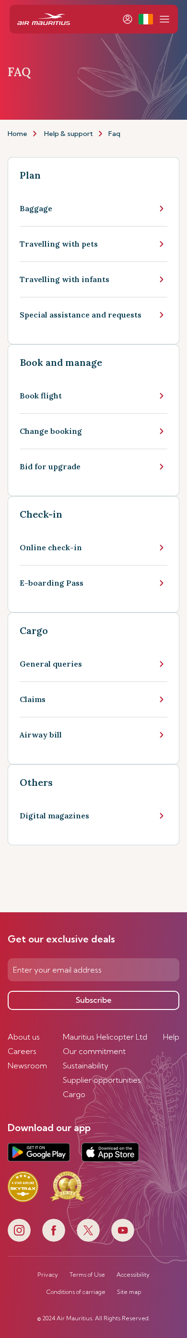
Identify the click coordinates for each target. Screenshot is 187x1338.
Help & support (68, 133)
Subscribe (94, 1000)
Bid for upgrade (50, 466)
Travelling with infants (64, 279)
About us (24, 1037)
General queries (51, 664)
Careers (22, 1051)
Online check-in (51, 547)
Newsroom (27, 1065)
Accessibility (133, 1275)
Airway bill (41, 734)
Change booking (51, 431)
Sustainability (85, 1065)
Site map (129, 1292)
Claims (33, 699)
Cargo (74, 1094)
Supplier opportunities (102, 1080)
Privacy (47, 1275)
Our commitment (94, 1051)
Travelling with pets (59, 244)
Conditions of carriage (76, 1292)
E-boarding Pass (51, 583)
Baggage (36, 208)
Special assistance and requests (80, 314)
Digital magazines (54, 815)
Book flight (41, 395)
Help (171, 1037)
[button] (145, 19)
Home (17, 133)
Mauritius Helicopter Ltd (105, 1037)
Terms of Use (87, 1275)
